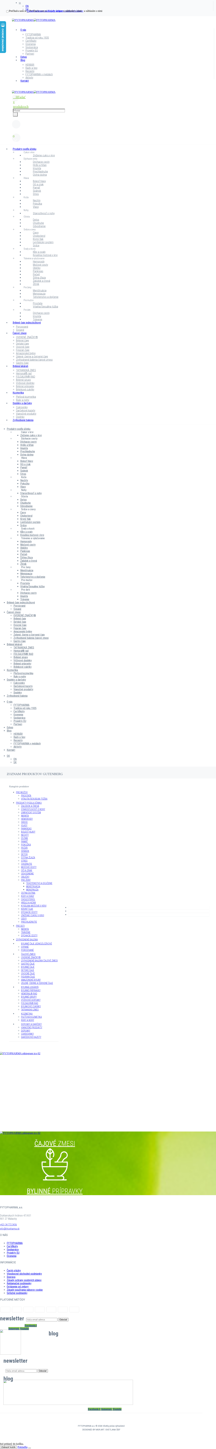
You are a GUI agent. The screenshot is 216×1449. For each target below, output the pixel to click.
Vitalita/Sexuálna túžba (45, 306)
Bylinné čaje (22, 340)
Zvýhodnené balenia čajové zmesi (34, 359)
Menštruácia (39, 290)
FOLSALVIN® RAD (25, 376)
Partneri (29, 53)
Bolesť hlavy (39, 181)
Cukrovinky (22, 407)
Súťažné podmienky (17, 1293)
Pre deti (27, 310)
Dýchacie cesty (30, 158)
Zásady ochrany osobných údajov (24, 1280)
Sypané (20, 330)
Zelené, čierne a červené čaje (32, 356)
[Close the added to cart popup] (29, 1447)
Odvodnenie (39, 226)
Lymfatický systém (43, 242)
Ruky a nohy (22, 400)
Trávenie (37, 319)
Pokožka (37, 203)
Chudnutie (38, 223)
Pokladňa (23, 1447)
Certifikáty (30, 40)
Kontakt (24, 80)
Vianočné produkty (26, 413)
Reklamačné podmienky (19, 1283)
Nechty (36, 200)
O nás (23, 29)
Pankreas (38, 271)
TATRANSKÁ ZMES (26, 370)
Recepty (29, 71)
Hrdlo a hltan (40, 165)
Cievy (36, 232)
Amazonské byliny (26, 353)
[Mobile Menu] (14, 89)
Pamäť (36, 187)
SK (20, 3)
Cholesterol (39, 235)
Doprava (11, 1277)
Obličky (36, 268)
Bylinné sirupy (23, 379)
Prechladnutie (40, 171)
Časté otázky (14, 1270)
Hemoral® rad (24, 373)
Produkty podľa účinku (24, 149)
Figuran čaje (22, 350)
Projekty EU (31, 50)
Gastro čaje (22, 363)
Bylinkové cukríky (25, 389)
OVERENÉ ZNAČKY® (27, 337)
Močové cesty (40, 264)
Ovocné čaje (22, 346)
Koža (26, 197)
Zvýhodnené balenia (23, 420)
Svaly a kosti (30, 248)
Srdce (36, 245)
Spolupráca (31, 47)
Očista (27, 216)
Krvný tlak (38, 239)
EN (27, 6)
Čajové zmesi (19, 333)
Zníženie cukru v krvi (44, 155)
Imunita (37, 168)
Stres (36, 194)
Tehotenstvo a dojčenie (45, 297)
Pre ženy (27, 287)
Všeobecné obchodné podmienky (24, 1273)
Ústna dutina (40, 174)
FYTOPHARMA (33, 34)
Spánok (37, 190)
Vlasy (36, 206)
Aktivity (29, 77)
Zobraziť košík (8, 1447)
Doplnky (20, 417)
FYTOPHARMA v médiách (39, 74)
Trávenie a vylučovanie (34, 258)
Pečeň (36, 274)
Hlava (26, 178)
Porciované (22, 326)
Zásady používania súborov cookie (25, 1289)
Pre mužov (29, 300)
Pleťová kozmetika (26, 396)
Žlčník (36, 284)
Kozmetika (18, 392)
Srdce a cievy (30, 229)
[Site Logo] (34, 20)
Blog (22, 60)
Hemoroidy (39, 261)
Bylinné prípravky (25, 386)
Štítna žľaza (39, 277)
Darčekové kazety (25, 410)
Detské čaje (22, 343)
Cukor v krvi (29, 152)
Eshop (23, 57)
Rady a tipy (31, 68)
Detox (36, 219)
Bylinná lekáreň (20, 366)
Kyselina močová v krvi (45, 255)
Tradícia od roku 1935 (37, 37)
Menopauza (39, 293)
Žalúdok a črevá (41, 280)
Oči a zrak (38, 184)
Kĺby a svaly (39, 252)
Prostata (37, 303)
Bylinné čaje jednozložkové (27, 322)
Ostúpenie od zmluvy (18, 1286)
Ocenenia (30, 44)
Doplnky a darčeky (22, 403)
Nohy (26, 210)
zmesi (55, 1068)
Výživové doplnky (25, 383)
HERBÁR (29, 64)
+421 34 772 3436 (8, 1224)
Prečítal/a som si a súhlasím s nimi (45, 10)
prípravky (54, 1124)
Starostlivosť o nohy (44, 213)
